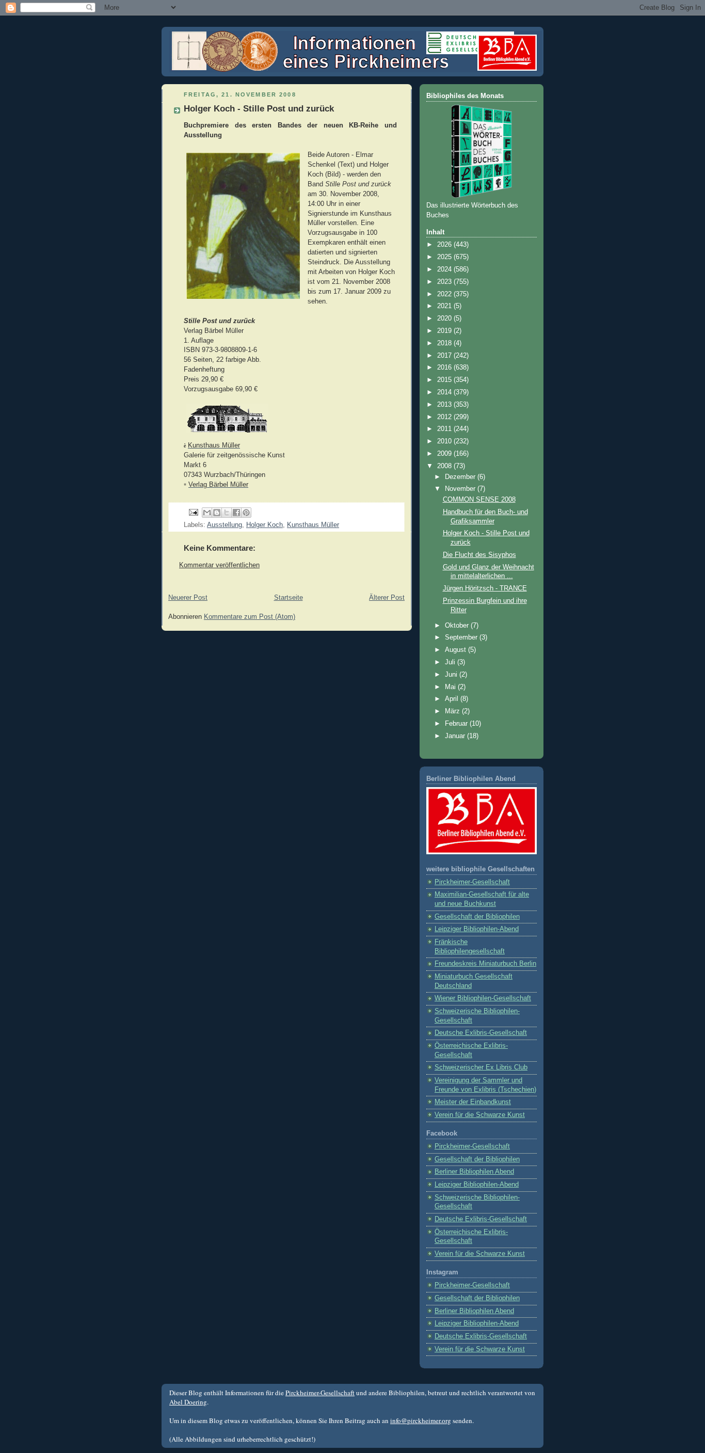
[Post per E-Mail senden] (193, 512)
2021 (445, 306)
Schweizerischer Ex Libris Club (481, 1067)
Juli (451, 662)
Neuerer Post (187, 597)
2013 (445, 404)
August (456, 649)
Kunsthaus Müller (313, 525)
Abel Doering (188, 1402)
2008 (445, 466)
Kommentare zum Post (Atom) (249, 616)
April (452, 698)
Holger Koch (264, 525)
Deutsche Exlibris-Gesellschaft (481, 1032)
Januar (456, 736)
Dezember (461, 477)
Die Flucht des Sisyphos (479, 554)
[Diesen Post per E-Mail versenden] (207, 512)
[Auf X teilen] (226, 512)
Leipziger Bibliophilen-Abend (477, 929)
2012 (445, 417)
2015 (445, 380)
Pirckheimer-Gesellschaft (472, 882)
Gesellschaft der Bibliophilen (477, 916)
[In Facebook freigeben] (236, 512)
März (453, 711)
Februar (457, 723)
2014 (445, 392)
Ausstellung (224, 525)
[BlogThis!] (217, 512)
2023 (445, 281)
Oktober (458, 625)
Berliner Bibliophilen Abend (474, 1171)
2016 (445, 367)
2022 (445, 294)
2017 (445, 355)
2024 (445, 269)
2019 (445, 330)
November (461, 488)
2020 (445, 318)
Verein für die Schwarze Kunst (480, 1115)
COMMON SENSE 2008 (479, 499)
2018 (445, 343)
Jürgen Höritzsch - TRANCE (485, 588)
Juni (452, 674)
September (462, 637)
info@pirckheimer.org (420, 1420)
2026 (445, 244)
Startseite (288, 597)
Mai (451, 687)
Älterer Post (387, 597)
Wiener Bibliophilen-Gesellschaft (483, 998)
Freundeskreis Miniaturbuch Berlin (485, 963)
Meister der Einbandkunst (473, 1102)
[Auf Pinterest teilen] (246, 512)
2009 (445, 453)
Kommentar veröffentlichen (219, 565)
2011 (445, 429)
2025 (445, 257)
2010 (445, 441)
